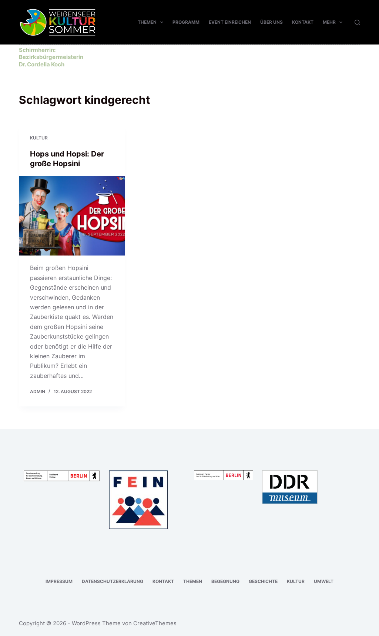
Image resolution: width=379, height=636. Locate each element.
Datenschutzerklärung (112, 581)
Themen (147, 22)
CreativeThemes (155, 623)
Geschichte (263, 581)
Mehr (329, 22)
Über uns (271, 22)
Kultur (39, 138)
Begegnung (225, 581)
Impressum (59, 581)
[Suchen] (357, 22)
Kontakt (302, 22)
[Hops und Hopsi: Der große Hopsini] (72, 216)
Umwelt (323, 581)
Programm (185, 22)
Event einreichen (230, 22)
